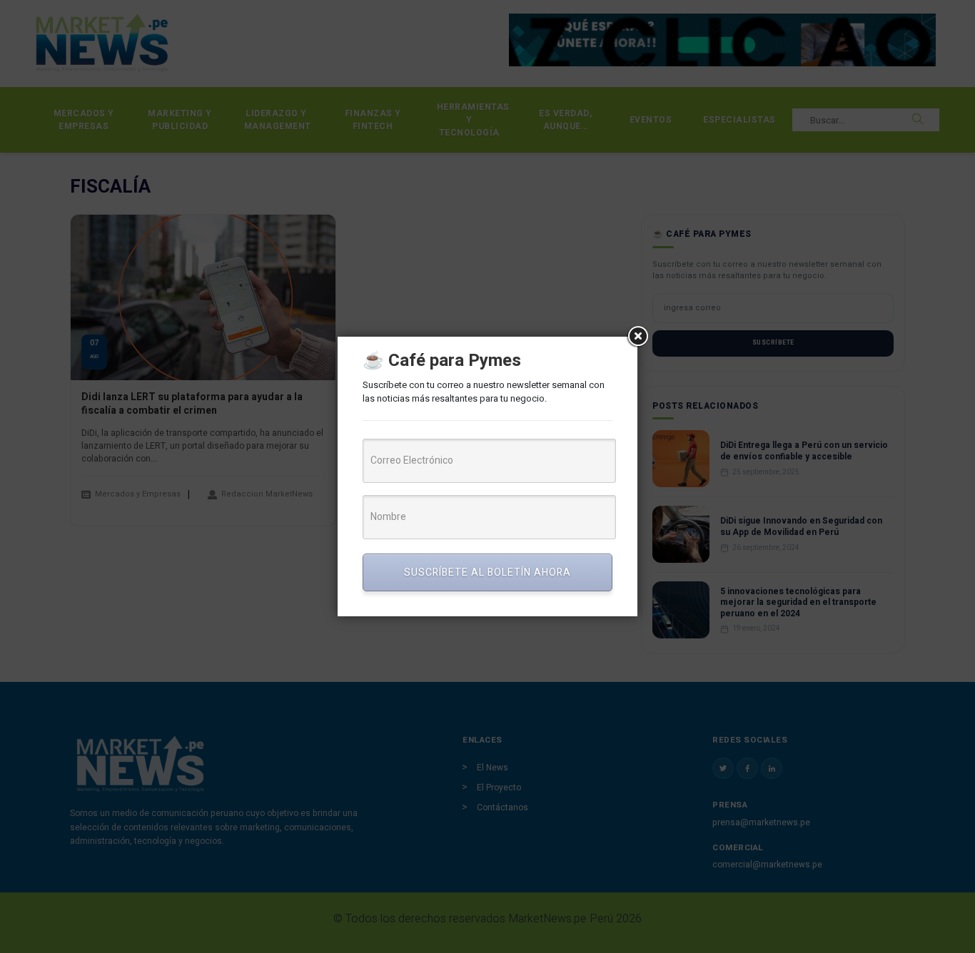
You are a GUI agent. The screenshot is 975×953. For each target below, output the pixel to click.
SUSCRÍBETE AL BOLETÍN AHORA (487, 572)
